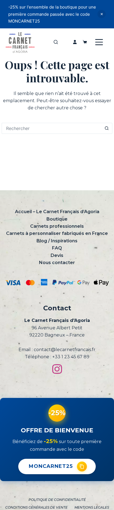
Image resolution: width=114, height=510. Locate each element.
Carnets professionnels (57, 226)
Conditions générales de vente (36, 507)
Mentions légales (91, 507)
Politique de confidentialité (57, 500)
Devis (57, 255)
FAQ (57, 248)
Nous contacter (57, 262)
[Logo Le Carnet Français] (20, 42)
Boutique (57, 219)
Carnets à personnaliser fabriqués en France (57, 233)
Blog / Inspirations (57, 240)
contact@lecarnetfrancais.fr (64, 349)
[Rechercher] (56, 42)
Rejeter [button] (101, 14)
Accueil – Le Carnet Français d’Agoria (57, 211)
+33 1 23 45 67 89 (70, 356)
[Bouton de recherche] (106, 128)
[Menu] (99, 42)
